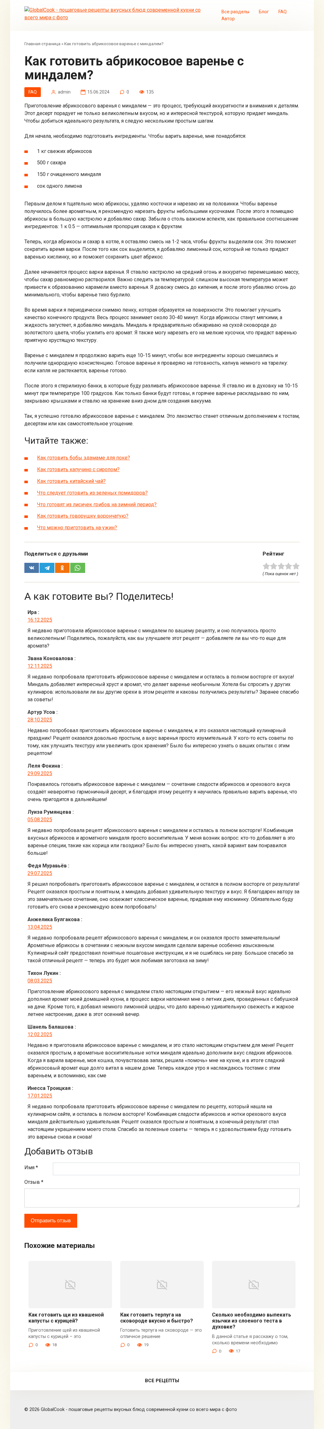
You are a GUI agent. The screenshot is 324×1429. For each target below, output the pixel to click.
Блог (264, 12)
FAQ (282, 12)
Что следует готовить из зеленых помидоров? (92, 493)
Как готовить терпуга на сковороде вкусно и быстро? (156, 1318)
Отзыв (33, 1182)
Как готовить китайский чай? (71, 481)
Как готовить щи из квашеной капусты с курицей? (66, 1318)
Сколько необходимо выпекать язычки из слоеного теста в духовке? (251, 1321)
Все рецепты (162, 1380)
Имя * (31, 1167)
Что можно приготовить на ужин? (77, 528)
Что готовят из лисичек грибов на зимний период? (97, 505)
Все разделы (235, 12)
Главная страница (42, 43)
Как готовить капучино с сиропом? (78, 469)
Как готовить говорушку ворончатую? (82, 516)
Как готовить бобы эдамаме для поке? (83, 458)
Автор (228, 18)
